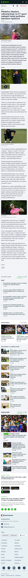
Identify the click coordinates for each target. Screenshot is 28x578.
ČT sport (3, 20)
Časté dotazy (18, 560)
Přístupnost (18, 575)
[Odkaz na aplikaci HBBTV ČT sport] (5, 491)
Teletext (3, 548)
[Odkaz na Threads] (15, 509)
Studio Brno (17, 546)
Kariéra (16, 554)
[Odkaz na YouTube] (12, 509)
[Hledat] (23, 2)
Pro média (17, 540)
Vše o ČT (3, 563)
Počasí (2, 554)
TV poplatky (4, 546)
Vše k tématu (23, 322)
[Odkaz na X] (9, 509)
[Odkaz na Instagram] (2, 509)
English (2, 575)
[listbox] (14, 535)
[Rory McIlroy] (14, 207)
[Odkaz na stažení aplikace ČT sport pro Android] (15, 488)
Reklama (17, 543)
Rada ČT (17, 551)
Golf (2, 9)
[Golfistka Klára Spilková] (14, 32)
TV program (4, 540)
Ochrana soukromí (10, 575)
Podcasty (3, 551)
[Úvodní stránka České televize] (7, 515)
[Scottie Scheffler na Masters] (14, 136)
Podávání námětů (19, 557)
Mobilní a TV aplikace (6, 560)
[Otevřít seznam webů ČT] (26, 2)
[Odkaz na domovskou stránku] (7, 2)
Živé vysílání (4, 543)
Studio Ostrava (18, 548)
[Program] (17, 6)
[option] (5, 535)
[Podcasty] (13, 6)
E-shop (3, 557)
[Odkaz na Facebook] (5, 509)
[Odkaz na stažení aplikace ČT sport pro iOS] (5, 488)
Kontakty (17, 563)
